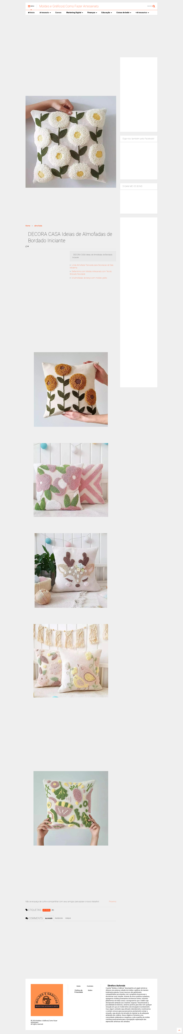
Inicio (32, 13)
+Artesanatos (141, 13)
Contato (90, 986)
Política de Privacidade (78, 991)
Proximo (112, 901)
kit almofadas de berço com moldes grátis (89, 278)
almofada (38, 226)
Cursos (58, 13)
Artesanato (44, 13)
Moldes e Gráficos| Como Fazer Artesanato (69, 6)
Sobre (90, 990)
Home (28, 226)
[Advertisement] (91, 36)
